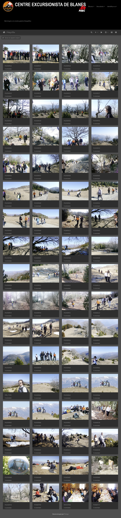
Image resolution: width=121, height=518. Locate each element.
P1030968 (8, 477)
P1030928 (8, 121)
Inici (4, 32)
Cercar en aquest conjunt (12, 38)
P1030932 (8, 148)
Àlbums (90, 6)
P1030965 (8, 422)
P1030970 (8, 505)
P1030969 (96, 477)
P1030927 (96, 93)
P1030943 (8, 230)
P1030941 (67, 203)
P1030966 (37, 422)
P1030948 (67, 258)
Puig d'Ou (11, 32)
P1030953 (8, 313)
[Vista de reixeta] (111, 32)
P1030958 (8, 368)
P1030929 (37, 121)
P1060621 (96, 285)
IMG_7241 (8, 395)
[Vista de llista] (116, 32)
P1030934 (67, 148)
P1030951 (37, 285)
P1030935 (96, 148)
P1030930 (67, 121)
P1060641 (37, 450)
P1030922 (37, 93)
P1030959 (37, 368)
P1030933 (37, 148)
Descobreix (100, 6)
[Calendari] (106, 32)
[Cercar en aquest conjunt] (91, 32)
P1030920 (8, 93)
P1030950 (8, 285)
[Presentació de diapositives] (101, 32)
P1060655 (67, 450)
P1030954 (37, 313)
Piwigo (66, 514)
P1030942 (96, 203)
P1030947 (37, 258)
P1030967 (67, 422)
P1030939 (8, 203)
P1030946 (8, 258)
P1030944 (37, 230)
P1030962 (37, 395)
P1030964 (96, 395)
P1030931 (96, 121)
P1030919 (96, 66)
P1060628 (8, 340)
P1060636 (96, 422)
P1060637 (8, 450)
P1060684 (37, 477)
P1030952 (67, 285)
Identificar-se (111, 6)
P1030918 (67, 66)
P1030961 (96, 368)
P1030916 (8, 66)
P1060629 (37, 340)
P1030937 (37, 176)
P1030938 (67, 176)
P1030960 (67, 368)
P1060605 (96, 176)
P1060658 (96, 450)
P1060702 (37, 505)
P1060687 (67, 477)
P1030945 (96, 230)
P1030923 (67, 93)
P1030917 (37, 66)
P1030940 (37, 203)
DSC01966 (67, 505)
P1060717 (96, 505)
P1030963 (67, 395)
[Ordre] (96, 32)
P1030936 (8, 176)
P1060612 (67, 230)
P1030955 (67, 313)
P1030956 (67, 340)
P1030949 (96, 258)
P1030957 (96, 340)
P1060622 (96, 313)
